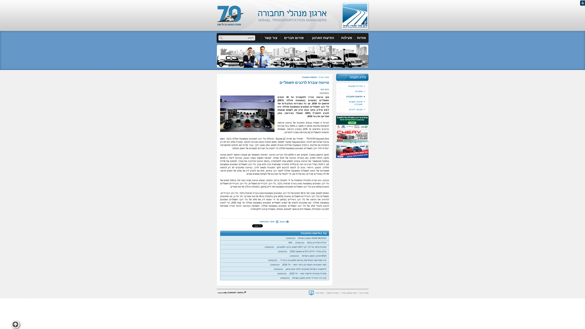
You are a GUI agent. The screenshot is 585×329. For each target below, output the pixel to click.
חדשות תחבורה (309, 77)
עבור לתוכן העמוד (292, 3)
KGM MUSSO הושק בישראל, (306, 238)
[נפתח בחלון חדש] (311, 293)
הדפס (282, 221)
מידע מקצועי (357, 77)
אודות (361, 38)
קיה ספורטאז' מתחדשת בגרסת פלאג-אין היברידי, (297, 260)
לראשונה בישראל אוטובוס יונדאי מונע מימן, (300, 269)
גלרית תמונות (355, 86)
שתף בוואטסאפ (267, 221)
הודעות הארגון (323, 38)
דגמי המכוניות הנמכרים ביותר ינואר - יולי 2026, (298, 264)
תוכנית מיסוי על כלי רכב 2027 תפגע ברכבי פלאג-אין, (295, 247)
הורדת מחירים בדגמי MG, (307, 242)
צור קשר (270, 38)
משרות (359, 91)
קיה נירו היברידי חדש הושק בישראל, (303, 278)
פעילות (346, 38)
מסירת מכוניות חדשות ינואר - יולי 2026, (301, 273)
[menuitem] (362, 38)
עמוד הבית (324, 77)
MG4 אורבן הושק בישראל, (308, 256)
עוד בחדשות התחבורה (314, 233)
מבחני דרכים (356, 109)
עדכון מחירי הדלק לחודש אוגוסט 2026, (302, 251)
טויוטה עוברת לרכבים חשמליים (304, 83)
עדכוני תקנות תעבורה (356, 103)
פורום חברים (294, 38)
